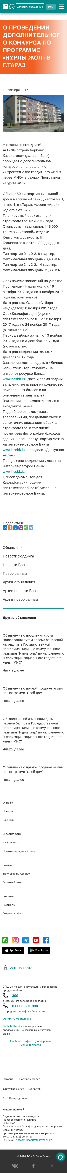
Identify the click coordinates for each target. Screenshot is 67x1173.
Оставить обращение (17, 1018)
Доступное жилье (13, 1088)
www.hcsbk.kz (14, 378)
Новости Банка (15, 564)
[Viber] (20, 527)
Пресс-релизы (15, 573)
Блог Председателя (15, 1098)
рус (50, 6)
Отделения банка (13, 913)
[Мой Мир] (15, 527)
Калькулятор (10, 842)
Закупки (7, 865)
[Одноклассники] (10, 527)
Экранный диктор (13, 882)
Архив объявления (19, 582)
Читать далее (13, 670)
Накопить (8, 1079)
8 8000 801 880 (25, 1005)
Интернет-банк (12, 833)
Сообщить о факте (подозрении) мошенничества (31, 1043)
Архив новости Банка (21, 590)
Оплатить (35, 1088)
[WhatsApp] (26, 527)
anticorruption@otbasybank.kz (34, 1140)
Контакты (8, 896)
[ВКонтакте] (5, 527)
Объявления (14, 547)
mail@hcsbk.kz (11, 1026)
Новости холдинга (18, 556)
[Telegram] (31, 527)
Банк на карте (20, 967)
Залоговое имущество (16, 873)
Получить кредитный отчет (19, 851)
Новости (8, 811)
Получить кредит (29, 1079)
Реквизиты (9, 904)
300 (15, 995)
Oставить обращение (30, 6)
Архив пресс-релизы (20, 599)
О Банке (8, 802)
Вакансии (8, 820)
